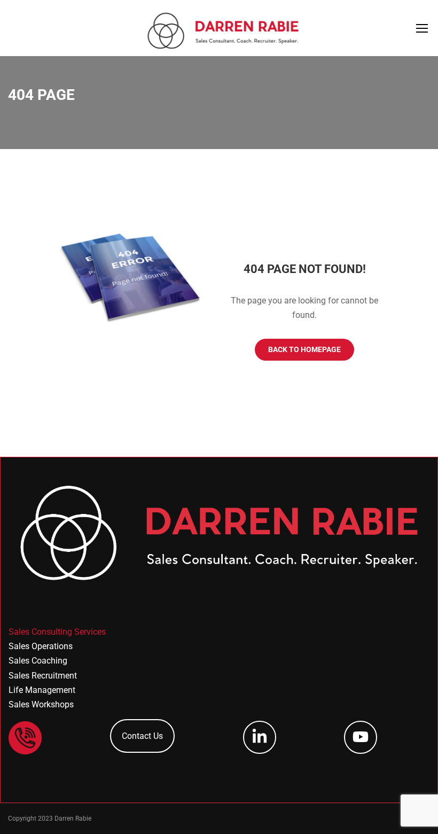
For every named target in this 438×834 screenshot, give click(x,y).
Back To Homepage (304, 349)
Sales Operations (41, 646)
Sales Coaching (38, 661)
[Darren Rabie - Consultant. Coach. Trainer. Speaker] (223, 30)
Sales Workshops (41, 704)
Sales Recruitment (43, 676)
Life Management (42, 690)
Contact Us (142, 736)
